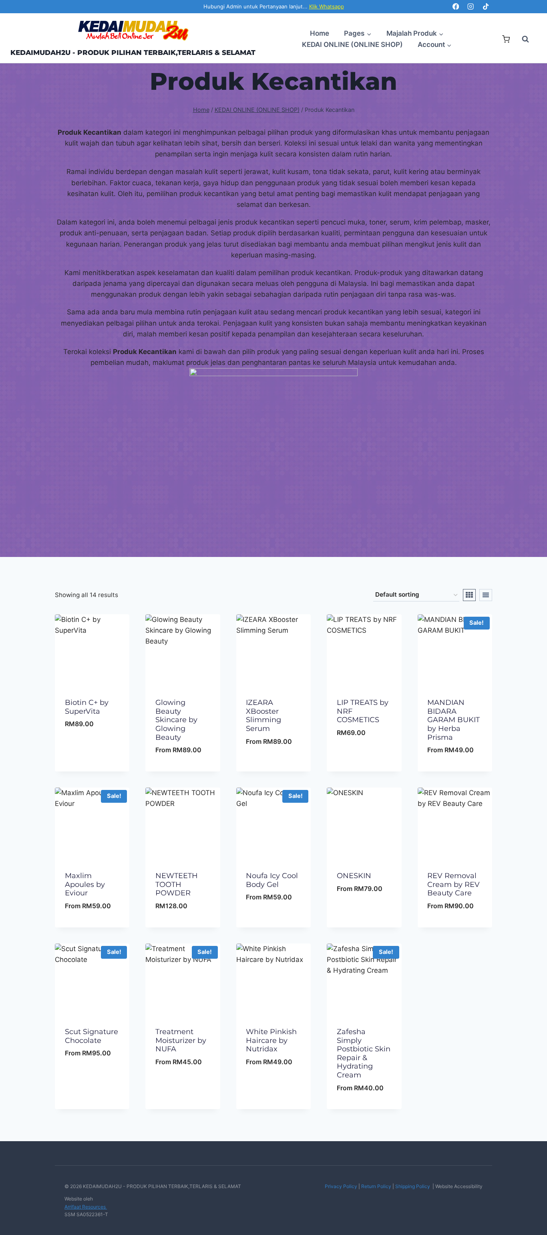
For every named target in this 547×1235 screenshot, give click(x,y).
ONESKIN (354, 875)
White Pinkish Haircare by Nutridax (271, 1040)
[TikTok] (485, 6)
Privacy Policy (341, 1186)
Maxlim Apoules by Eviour (85, 884)
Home (319, 33)
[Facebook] (455, 6)
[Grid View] (469, 595)
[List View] (485, 595)
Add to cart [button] (92, 746)
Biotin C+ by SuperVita (87, 707)
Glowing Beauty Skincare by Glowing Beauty (176, 719)
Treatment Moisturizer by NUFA (180, 1040)
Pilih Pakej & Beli (183, 769)
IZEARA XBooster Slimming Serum (263, 715)
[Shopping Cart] (506, 39)
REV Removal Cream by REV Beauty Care (453, 884)
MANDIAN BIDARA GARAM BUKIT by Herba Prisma (453, 719)
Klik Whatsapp (326, 6)
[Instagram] (470, 6)
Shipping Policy (412, 1186)
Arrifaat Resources (85, 1207)
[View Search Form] (521, 39)
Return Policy (376, 1186)
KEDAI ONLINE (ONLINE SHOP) (352, 44)
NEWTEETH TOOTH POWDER (176, 884)
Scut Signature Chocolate (91, 1036)
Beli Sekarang (92, 769)
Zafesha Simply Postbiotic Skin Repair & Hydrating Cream (363, 1053)
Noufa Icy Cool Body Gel (272, 880)
